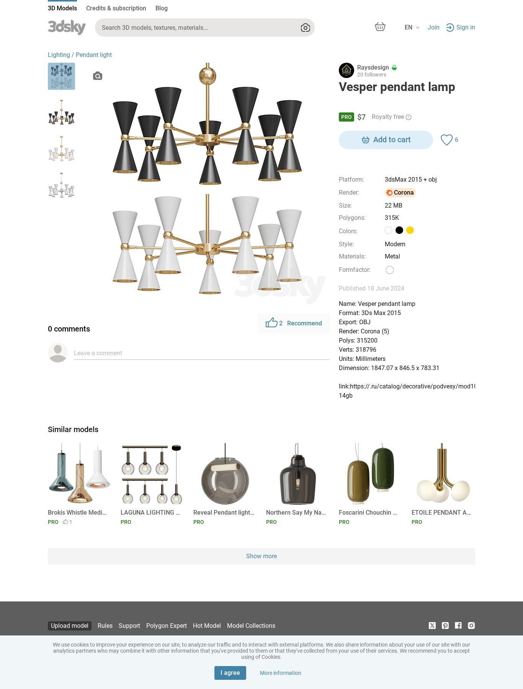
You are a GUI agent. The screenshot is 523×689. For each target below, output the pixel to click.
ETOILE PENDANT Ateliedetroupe (442, 512)
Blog (161, 8)
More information (280, 673)
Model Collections (251, 625)
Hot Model (207, 625)
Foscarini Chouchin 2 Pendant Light (369, 512)
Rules (105, 625)
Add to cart (392, 139)
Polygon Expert (166, 625)
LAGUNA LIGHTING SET (151, 512)
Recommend (300, 323)
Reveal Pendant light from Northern (223, 512)
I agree (230, 672)
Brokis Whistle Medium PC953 (78, 512)
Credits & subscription (116, 8)
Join (434, 27)
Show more (261, 556)
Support (129, 625)
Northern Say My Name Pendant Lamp (296, 512)
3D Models (62, 8)
